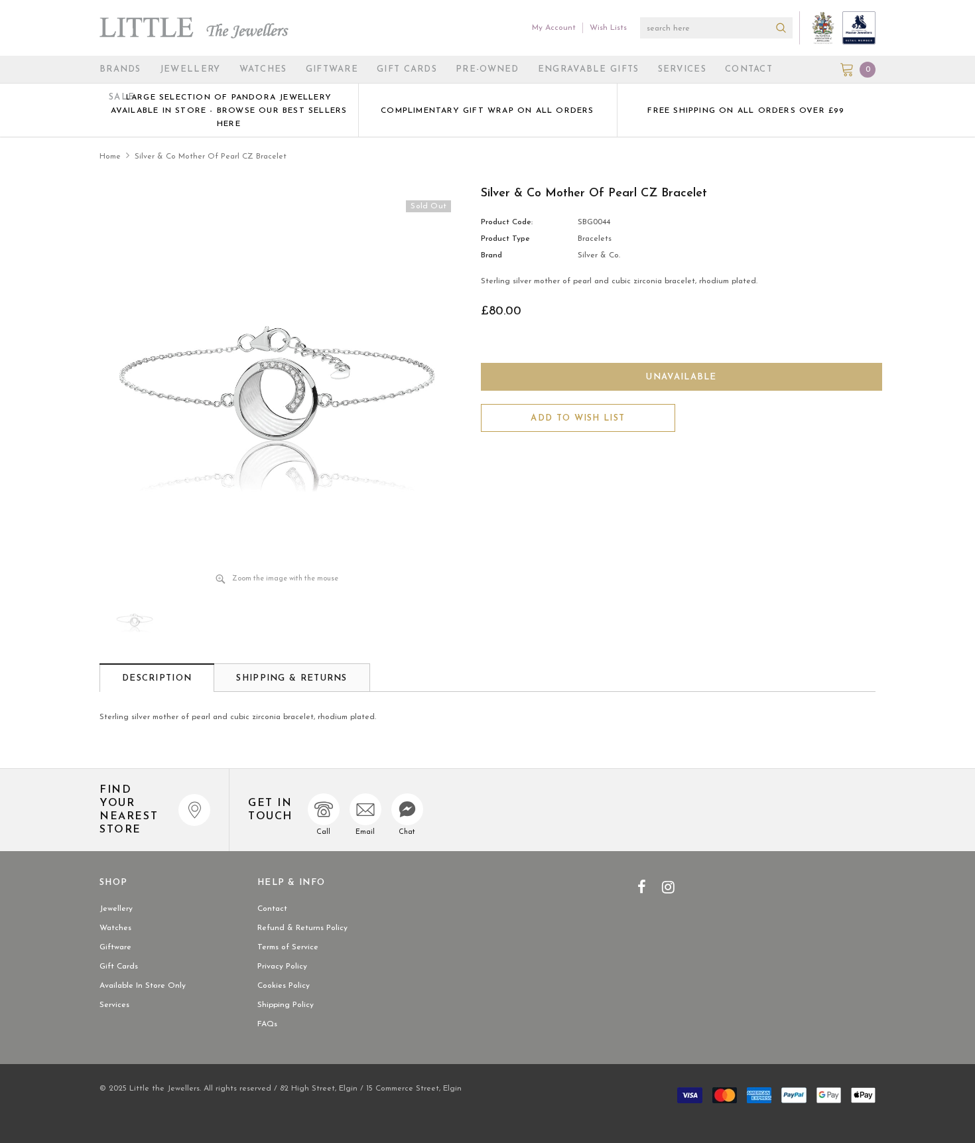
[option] (228, 110)
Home (110, 157)
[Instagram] (668, 887)
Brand (491, 255)
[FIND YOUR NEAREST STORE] (194, 810)
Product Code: (507, 222)
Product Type (505, 239)
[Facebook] (641, 887)
